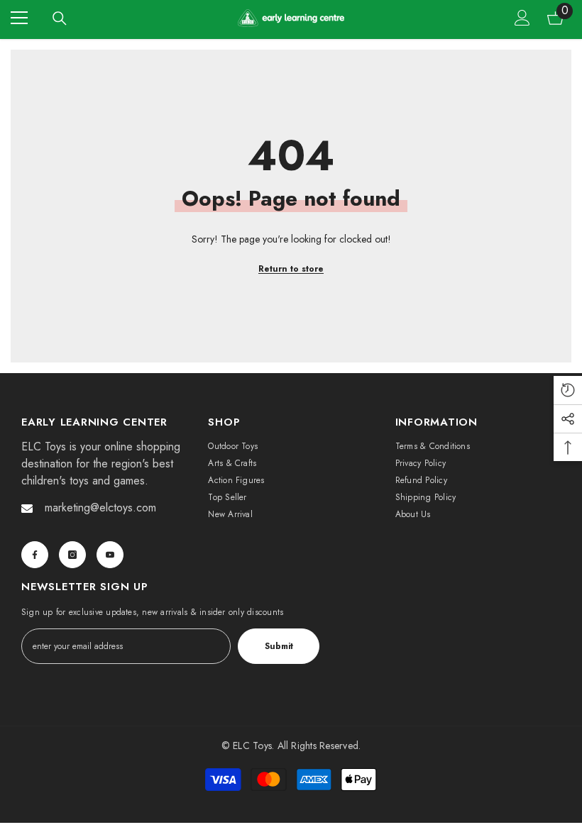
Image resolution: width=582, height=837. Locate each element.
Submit (279, 646)
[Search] (59, 18)
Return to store (291, 268)
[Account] (522, 18)
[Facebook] (34, 554)
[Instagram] (72, 554)
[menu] (19, 17)
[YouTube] (110, 554)
